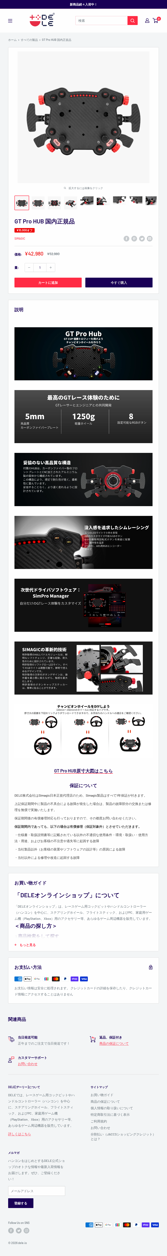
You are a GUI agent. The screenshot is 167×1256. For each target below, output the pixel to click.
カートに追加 (48, 282)
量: (16, 267)
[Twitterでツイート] (142, 238)
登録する (20, 1203)
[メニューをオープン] (10, 20)
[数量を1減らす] (29, 267)
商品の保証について (114, 1043)
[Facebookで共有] (126, 238)
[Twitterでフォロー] (19, 1230)
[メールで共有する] (150, 238)
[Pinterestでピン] (134, 238)
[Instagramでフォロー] (26, 1230)
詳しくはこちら (19, 1134)
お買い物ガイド (102, 1095)
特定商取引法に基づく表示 (110, 1114)
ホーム (12, 39)
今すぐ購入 (119, 282)
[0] (155, 20)
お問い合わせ (27, 1064)
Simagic (19, 238)
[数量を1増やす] (50, 267)
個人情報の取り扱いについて (112, 1108)
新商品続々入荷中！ (83, 4)
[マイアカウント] (147, 20)
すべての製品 (29, 39)
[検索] (132, 20)
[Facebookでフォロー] (11, 1230)
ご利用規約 (99, 1121)
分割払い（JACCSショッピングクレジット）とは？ (123, 1136)
